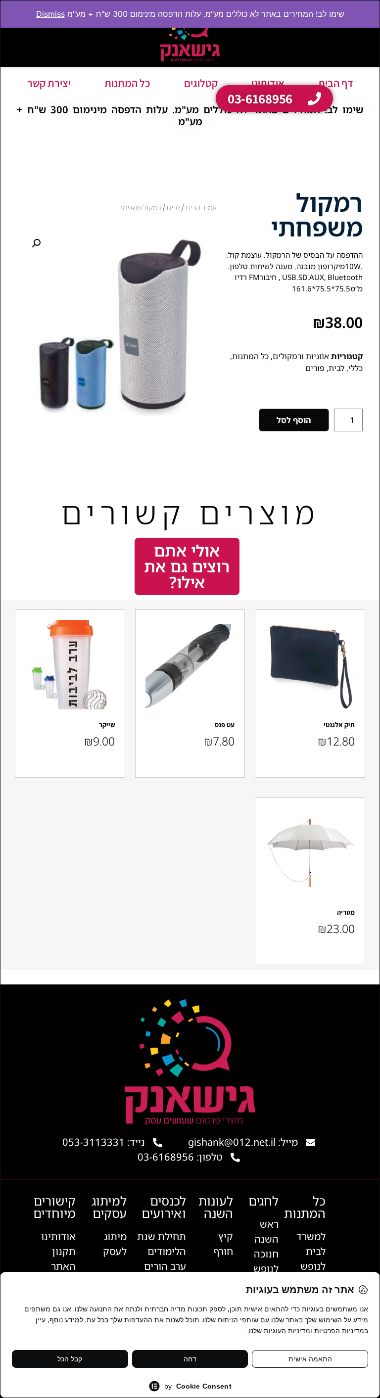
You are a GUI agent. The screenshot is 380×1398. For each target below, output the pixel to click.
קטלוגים (201, 83)
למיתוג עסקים (109, 1206)
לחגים (263, 1200)
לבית (336, 368)
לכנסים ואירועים (164, 1206)
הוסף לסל (294, 420)
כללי (355, 368)
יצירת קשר (49, 83)
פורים (315, 368)
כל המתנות (127, 83)
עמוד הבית (200, 207)
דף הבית (335, 83)
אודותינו (268, 83)
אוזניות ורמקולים (301, 356)
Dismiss (50, 14)
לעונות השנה (215, 1206)
